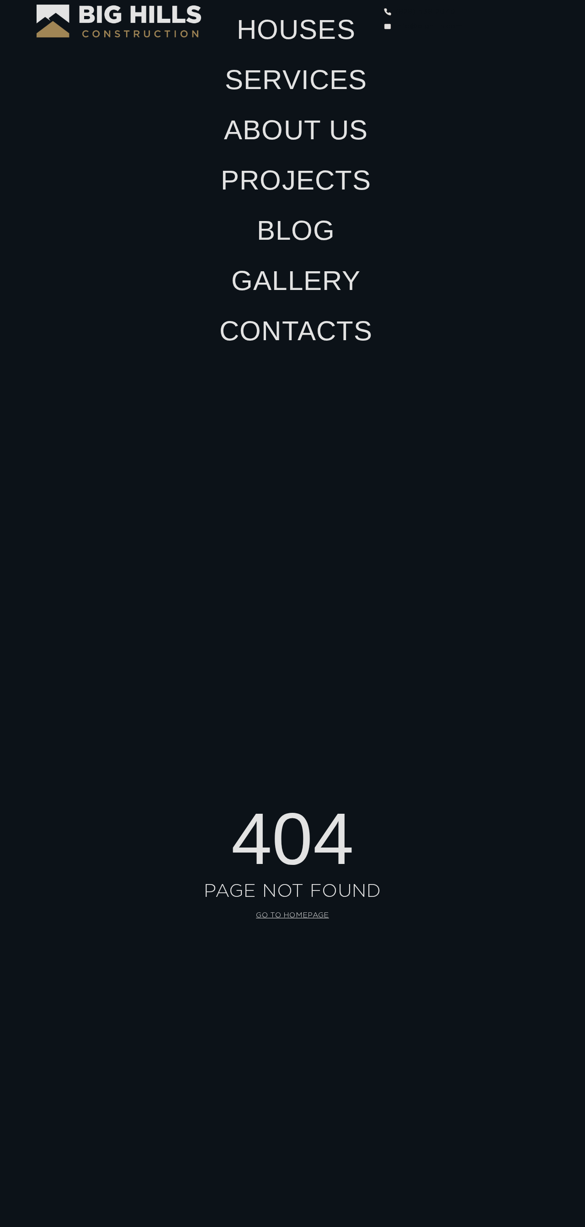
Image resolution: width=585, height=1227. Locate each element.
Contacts (296, 331)
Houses (296, 29)
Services (296, 79)
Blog (296, 230)
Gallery (296, 280)
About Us (296, 130)
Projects (296, 180)
